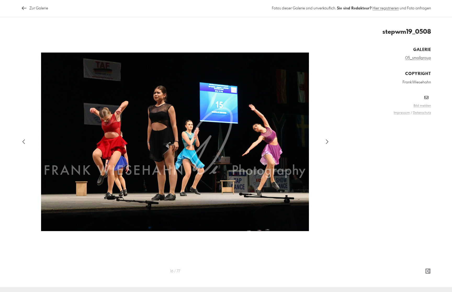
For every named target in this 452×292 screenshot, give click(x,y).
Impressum (402, 112)
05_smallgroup (418, 58)
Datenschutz (422, 112)
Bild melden (422, 105)
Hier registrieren (385, 8)
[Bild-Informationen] (428, 271)
